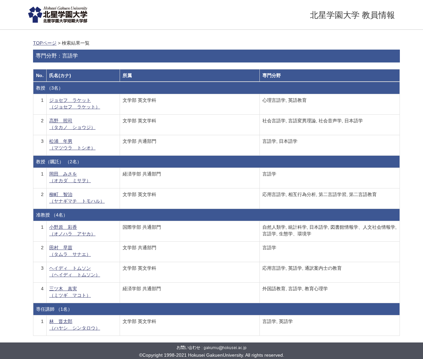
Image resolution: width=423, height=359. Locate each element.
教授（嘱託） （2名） (59, 161)
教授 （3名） (49, 88)
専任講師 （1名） (54, 309)
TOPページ (45, 43)
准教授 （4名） (52, 215)
